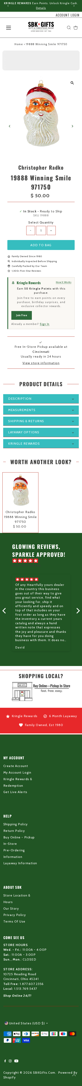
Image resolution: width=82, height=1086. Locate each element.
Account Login (68, 15)
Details (41, 8)
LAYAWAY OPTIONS (23, 432)
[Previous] (8, 5)
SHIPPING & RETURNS (26, 421)
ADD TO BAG (40, 245)
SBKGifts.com (44, 1072)
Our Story (11, 908)
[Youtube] (16, 1061)
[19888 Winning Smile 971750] (20, 490)
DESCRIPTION (19, 399)
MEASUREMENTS (21, 410)
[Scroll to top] (74, 1075)
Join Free (21, 315)
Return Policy (14, 831)
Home (19, 44)
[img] (43, 560)
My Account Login (17, 772)
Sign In (45, 324)
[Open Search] (69, 27)
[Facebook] (5, 1061)
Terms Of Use (14, 921)
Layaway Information (20, 863)
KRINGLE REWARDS (24, 443)
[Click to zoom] (72, 82)
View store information (41, 363)
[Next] (73, 5)
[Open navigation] (12, 28)
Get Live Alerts (15, 792)
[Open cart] (76, 27)
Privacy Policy (14, 915)
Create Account (15, 766)
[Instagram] (10, 1061)
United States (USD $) (27, 1023)
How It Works (63, 282)
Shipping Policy (15, 824)
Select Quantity (41, 222)
